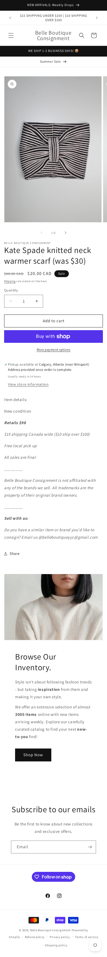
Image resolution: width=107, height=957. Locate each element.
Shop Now (33, 754)
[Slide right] (66, 233)
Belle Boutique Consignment (50, 930)
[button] (11, 35)
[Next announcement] (97, 18)
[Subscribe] (90, 847)
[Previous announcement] (10, 18)
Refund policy (34, 937)
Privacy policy (60, 937)
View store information (28, 384)
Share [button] (15, 553)
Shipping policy (56, 945)
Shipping (10, 281)
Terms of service (86, 937)
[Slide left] (41, 233)
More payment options (54, 349)
